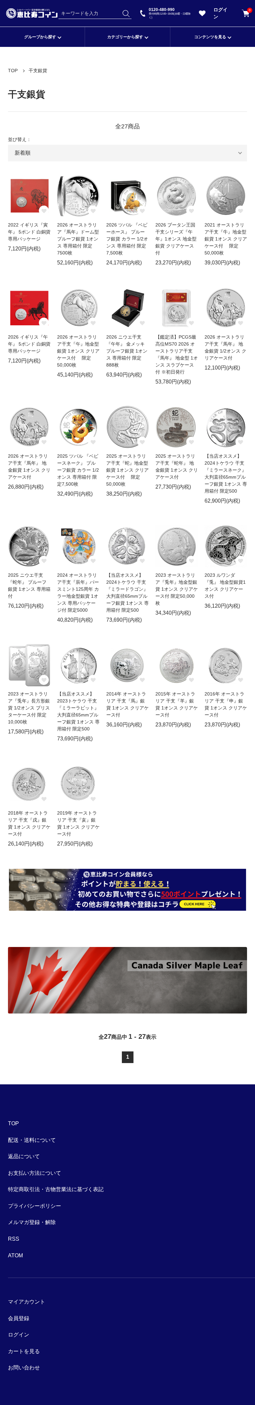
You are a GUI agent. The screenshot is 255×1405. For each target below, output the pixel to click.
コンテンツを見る (210, 37)
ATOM (15, 1255)
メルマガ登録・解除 (32, 1222)
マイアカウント (26, 1302)
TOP (13, 70)
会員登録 (18, 1318)
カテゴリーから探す (125, 37)
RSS (13, 1239)
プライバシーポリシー (34, 1206)
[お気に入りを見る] (202, 15)
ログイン (220, 13)
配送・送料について (32, 1140)
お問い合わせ (24, 1367)
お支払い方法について (34, 1173)
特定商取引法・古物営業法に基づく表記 (56, 1189)
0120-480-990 (170, 13)
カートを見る (249, 10)
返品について (24, 1156)
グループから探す (40, 37)
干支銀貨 (38, 70)
